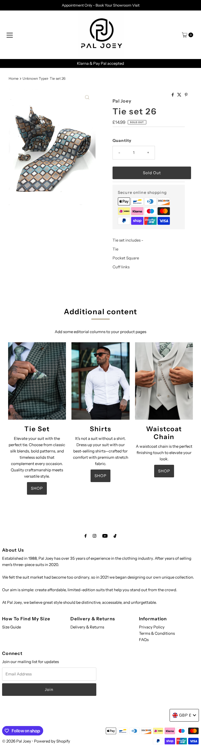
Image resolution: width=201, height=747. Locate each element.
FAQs (144, 639)
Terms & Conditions (157, 633)
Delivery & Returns (87, 627)
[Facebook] (86, 536)
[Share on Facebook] (173, 95)
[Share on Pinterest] (186, 95)
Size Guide (11, 627)
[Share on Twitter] (179, 95)
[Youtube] (105, 536)
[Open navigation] (10, 35)
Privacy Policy (152, 627)
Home (14, 78)
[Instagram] (94, 536)
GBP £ (185, 715)
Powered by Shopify (52, 741)
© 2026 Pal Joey (17, 741)
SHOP (37, 488)
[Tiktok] (115, 536)
